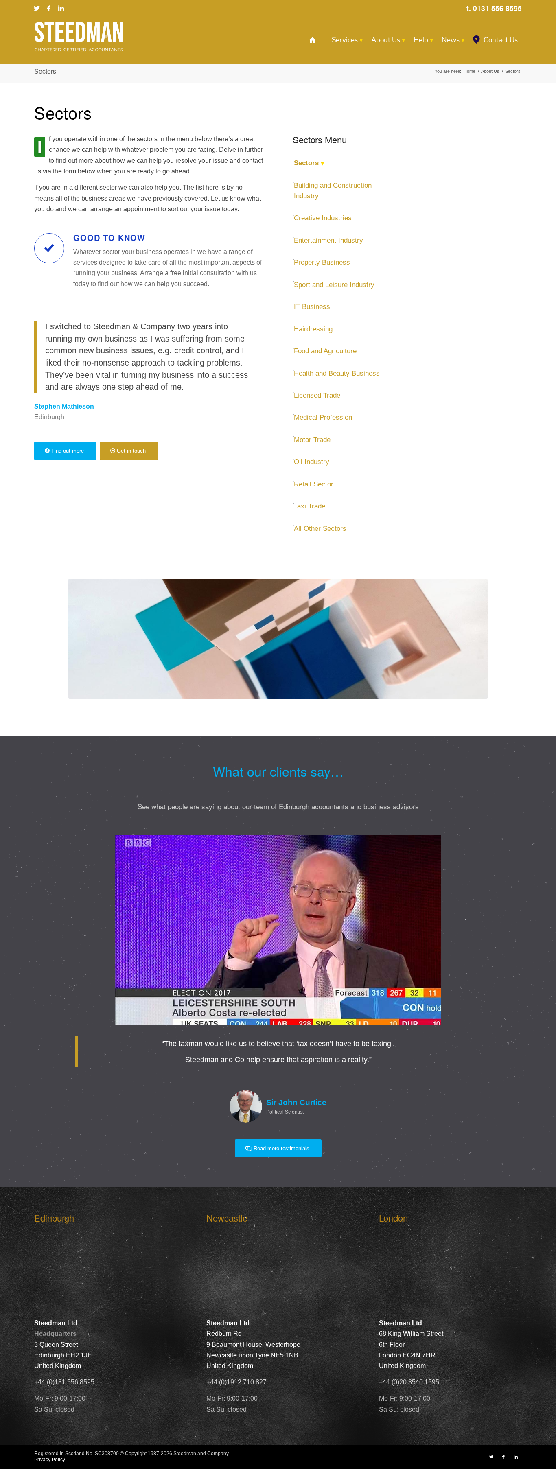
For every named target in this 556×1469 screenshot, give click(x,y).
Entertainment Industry (328, 240)
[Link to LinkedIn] (61, 8)
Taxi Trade (309, 506)
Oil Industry (311, 462)
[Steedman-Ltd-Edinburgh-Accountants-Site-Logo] (78, 36)
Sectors (45, 71)
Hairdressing (313, 329)
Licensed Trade (317, 395)
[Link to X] (37, 8)
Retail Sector (313, 484)
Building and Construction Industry (333, 191)
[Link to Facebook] (49, 8)
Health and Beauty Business (337, 373)
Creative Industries (323, 218)
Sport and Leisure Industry (334, 285)
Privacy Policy (49, 1459)
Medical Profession (323, 417)
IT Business (312, 307)
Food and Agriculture (325, 351)
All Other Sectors (320, 528)
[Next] (503, 846)
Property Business (322, 262)
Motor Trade (312, 440)
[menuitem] (312, 40)
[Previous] (52, 846)
